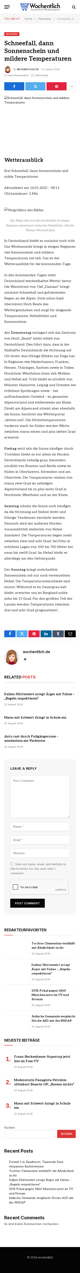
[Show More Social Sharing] (72, 86)
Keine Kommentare (17, 75)
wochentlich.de (28, 69)
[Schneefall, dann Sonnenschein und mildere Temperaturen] (40, 119)
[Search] (73, 7)
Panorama (12, 34)
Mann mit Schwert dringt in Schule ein (35, 717)
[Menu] (7, 7)
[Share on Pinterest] (57, 86)
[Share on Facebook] (14, 86)
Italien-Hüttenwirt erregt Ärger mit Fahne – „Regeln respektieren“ (51, 969)
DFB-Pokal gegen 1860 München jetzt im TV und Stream (50, 995)
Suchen (9, 1127)
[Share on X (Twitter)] (35, 86)
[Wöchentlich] (40, 7)
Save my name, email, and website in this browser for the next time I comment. (38, 868)
